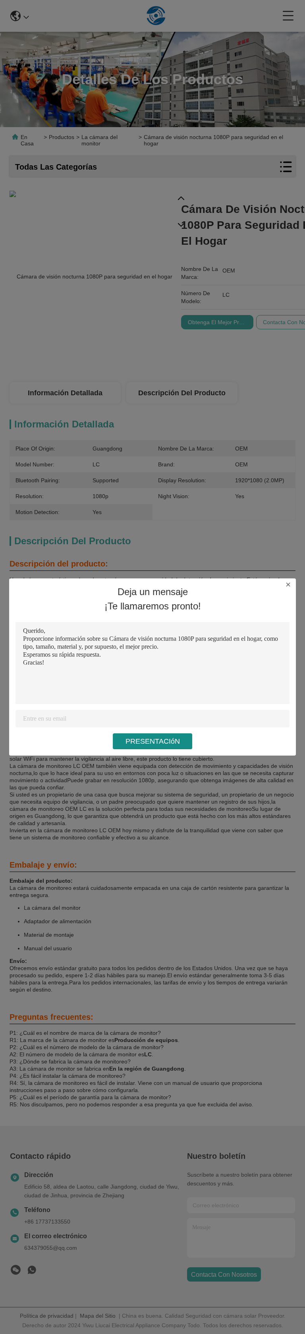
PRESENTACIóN (152, 741)
